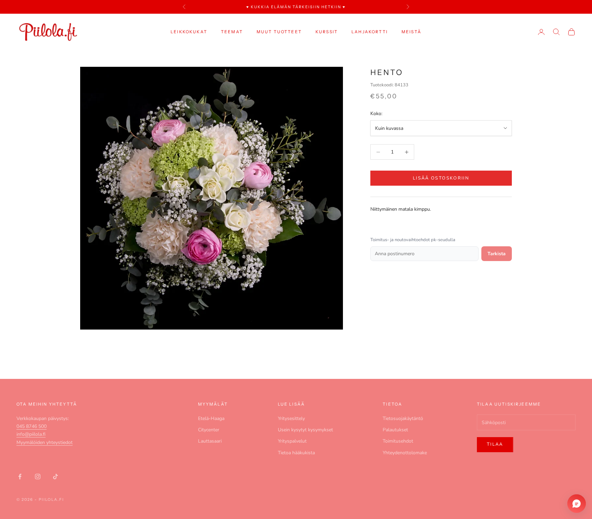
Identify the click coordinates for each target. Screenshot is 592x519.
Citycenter (208, 430)
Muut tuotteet (279, 31)
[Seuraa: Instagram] (37, 476)
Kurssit (327, 31)
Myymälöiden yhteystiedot (44, 442)
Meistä (411, 31)
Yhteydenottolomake (405, 452)
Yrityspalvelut (292, 441)
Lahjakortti (370, 31)
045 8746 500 (31, 426)
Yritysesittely (291, 418)
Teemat (232, 31)
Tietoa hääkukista (296, 452)
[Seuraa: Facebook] (19, 476)
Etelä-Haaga (211, 418)
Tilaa (495, 444)
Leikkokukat (189, 31)
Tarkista (497, 253)
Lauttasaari (210, 441)
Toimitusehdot (398, 441)
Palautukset (395, 430)
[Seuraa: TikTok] (55, 476)
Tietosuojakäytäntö (403, 418)
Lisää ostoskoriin (441, 178)
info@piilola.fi (31, 434)
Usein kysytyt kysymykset (305, 430)
